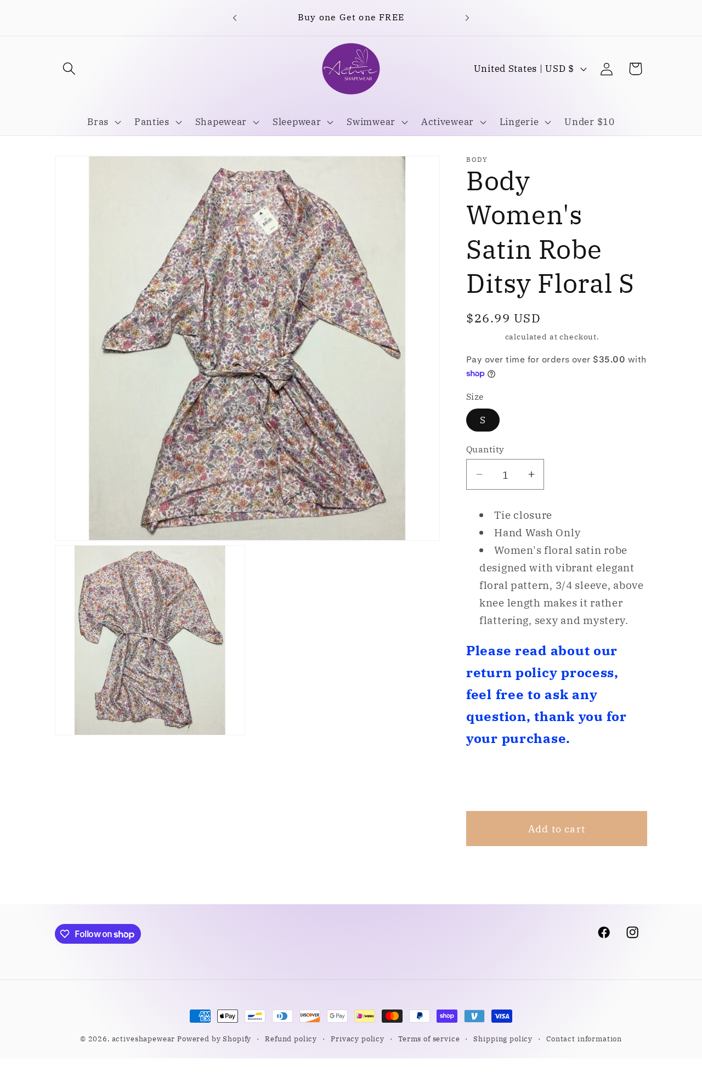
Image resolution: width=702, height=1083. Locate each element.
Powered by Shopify (214, 1039)
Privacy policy (357, 1039)
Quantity (485, 449)
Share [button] (495, 780)
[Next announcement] (467, 17)
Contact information (584, 1039)
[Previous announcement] (235, 17)
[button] (69, 68)
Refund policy (291, 1039)
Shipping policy (503, 1039)
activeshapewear (144, 1039)
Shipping (484, 336)
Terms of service (429, 1039)
